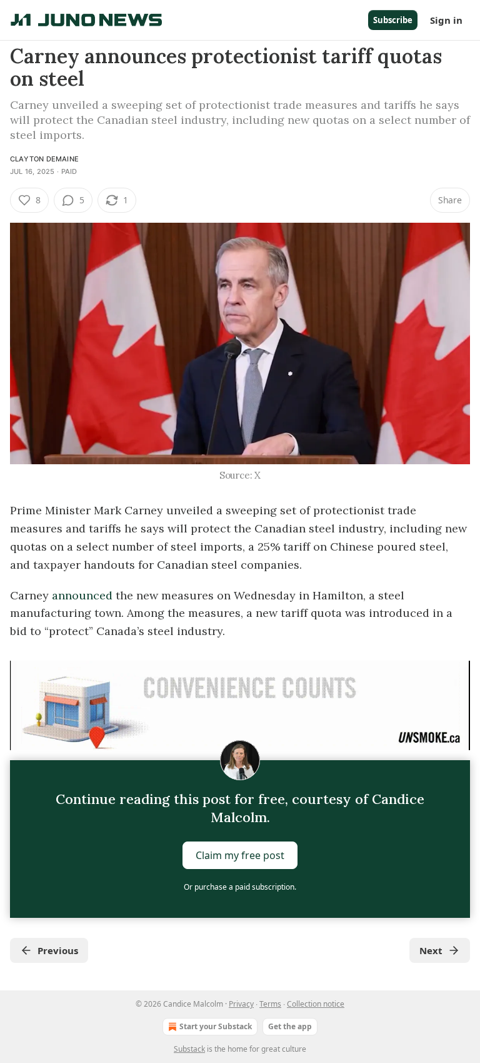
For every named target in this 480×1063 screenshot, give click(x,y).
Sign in (446, 20)
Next (430, 950)
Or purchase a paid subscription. (240, 887)
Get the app (290, 1026)
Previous (58, 950)
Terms (270, 1004)
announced (84, 595)
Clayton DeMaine (44, 159)
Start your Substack (215, 1026)
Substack (189, 1049)
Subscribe (392, 20)
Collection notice (315, 1004)
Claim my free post (240, 855)
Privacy (241, 1004)
